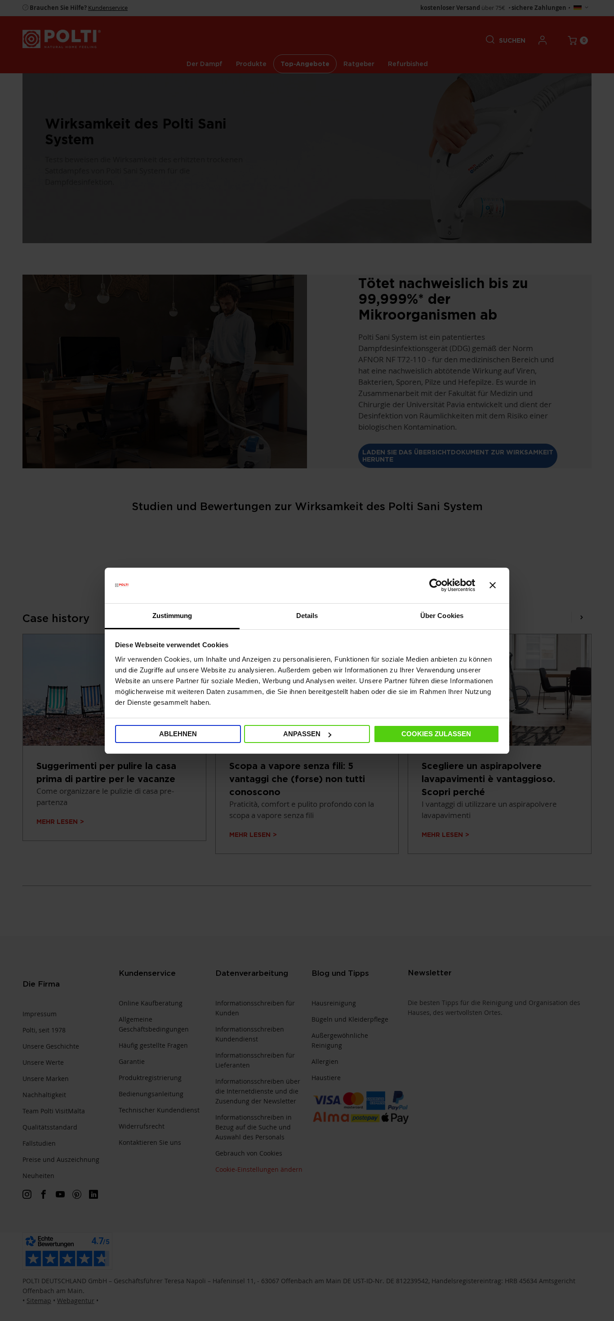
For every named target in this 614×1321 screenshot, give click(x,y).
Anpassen (301, 734)
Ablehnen (178, 734)
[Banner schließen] (492, 585)
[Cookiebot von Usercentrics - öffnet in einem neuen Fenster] (435, 585)
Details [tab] (307, 615)
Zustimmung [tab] (172, 615)
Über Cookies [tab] (441, 615)
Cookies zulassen (436, 734)
